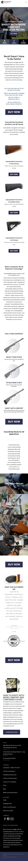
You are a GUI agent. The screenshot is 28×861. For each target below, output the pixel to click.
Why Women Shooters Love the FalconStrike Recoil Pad (12, 746)
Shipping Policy (7, 803)
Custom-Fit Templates (9, 782)
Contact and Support (9, 771)
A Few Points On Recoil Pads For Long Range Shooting (14, 753)
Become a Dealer (8, 810)
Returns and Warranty (9, 807)
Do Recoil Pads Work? (9, 758)
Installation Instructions (10, 774)
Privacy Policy (6, 857)
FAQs (4, 785)
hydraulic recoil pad (15, 66)
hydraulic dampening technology (14, 291)
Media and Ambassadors (10, 792)
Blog (4, 789)
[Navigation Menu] (26, 2)
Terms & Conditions (13, 857)
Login (4, 800)
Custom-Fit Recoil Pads (10, 778)
